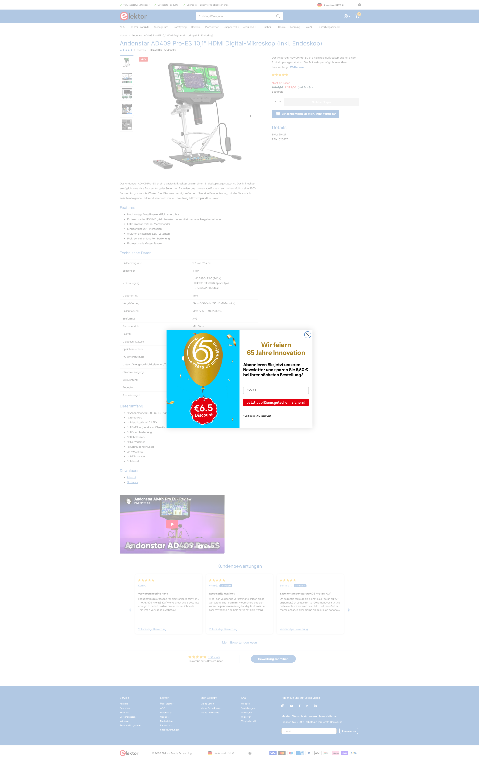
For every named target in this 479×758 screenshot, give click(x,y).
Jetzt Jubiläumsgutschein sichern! (276, 402)
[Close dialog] (307, 334)
